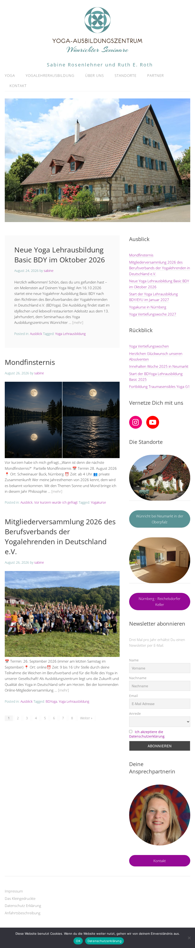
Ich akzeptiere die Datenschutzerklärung (147, 734)
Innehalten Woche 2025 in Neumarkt (158, 366)
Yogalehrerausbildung (50, 75)
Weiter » (86, 718)
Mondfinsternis (30, 362)
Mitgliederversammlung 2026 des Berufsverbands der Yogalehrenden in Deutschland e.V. (60, 536)
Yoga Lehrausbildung (70, 333)
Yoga (10, 75)
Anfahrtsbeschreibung (22, 913)
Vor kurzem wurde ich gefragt (56, 502)
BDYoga (51, 701)
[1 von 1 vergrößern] (184, 790)
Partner (155, 75)
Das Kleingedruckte (20, 898)
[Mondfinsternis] (62, 456)
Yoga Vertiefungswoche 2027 (152, 314)
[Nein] (189, 937)
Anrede (135, 713)
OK (78, 941)
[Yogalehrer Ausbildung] (97, 51)
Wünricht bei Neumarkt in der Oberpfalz (159, 519)
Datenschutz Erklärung (23, 905)
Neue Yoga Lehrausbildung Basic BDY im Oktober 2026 (59, 255)
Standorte (125, 75)
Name (134, 660)
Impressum (14, 891)
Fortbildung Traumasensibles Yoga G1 (159, 386)
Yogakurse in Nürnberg (147, 307)
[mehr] (77, 322)
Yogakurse (98, 502)
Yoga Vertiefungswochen (149, 346)
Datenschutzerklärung (105, 941)
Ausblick (36, 333)
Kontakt (18, 85)
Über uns (94, 75)
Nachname (137, 678)
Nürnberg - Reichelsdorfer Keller (159, 601)
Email (133, 695)
